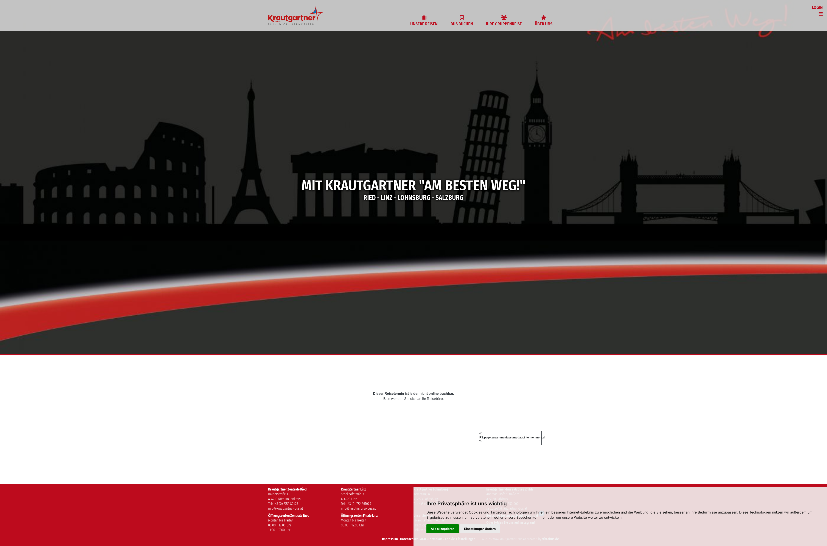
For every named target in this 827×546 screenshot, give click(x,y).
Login (817, 7)
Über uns (543, 23)
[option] (413, 177)
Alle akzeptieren (442, 529)
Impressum (390, 539)
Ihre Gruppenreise (504, 23)
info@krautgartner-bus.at (285, 508)
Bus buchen (462, 23)
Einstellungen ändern (480, 529)
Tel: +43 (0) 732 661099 (356, 504)
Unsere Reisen (424, 23)
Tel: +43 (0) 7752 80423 (283, 504)
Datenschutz (409, 539)
